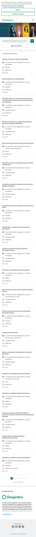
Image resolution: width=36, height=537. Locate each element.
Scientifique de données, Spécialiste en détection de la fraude (18, 206)
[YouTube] (16, 526)
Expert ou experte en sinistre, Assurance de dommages (18, 143)
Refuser (18, 9)
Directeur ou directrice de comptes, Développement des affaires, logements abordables (17, 122)
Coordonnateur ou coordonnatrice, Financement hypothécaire (16, 227)
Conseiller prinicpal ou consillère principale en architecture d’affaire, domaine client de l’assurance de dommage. (18, 414)
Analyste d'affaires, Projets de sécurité (13, 78)
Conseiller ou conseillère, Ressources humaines (16, 270)
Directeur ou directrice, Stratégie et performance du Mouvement (17, 353)
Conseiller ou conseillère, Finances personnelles (16, 373)
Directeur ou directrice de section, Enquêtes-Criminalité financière (15, 249)
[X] (19, 526)
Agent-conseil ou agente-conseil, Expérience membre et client (17, 290)
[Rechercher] (32, 41)
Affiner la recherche (16, 46)
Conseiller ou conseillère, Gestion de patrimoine (16, 393)
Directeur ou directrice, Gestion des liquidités (15, 59)
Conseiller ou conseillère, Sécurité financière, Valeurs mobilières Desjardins (17, 185)
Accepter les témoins (18, 14)
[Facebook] (23, 526)
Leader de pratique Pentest (10, 332)
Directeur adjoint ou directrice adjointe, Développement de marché (13, 436)
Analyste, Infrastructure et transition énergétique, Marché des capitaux (16, 311)
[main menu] (33, 20)
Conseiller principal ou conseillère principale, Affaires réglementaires (17, 163)
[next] (27, 478)
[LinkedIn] (13, 526)
